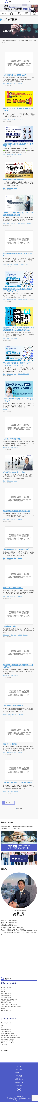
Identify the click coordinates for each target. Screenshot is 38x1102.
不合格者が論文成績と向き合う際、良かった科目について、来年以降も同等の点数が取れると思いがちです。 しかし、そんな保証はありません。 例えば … (18, 515)
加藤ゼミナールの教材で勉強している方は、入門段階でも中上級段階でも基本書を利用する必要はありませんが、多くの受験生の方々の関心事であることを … (18, 786)
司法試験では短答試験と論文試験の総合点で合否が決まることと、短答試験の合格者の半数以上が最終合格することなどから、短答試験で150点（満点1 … (18, 709)
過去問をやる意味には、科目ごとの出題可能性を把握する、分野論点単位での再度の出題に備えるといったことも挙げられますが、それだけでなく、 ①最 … (18, 748)
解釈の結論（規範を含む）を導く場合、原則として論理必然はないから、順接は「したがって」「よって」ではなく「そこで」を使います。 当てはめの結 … (18, 553)
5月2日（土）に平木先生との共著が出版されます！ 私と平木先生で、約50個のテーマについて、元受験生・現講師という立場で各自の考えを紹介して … (19, 115)
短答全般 (23, 223)
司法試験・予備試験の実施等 (21, 264)
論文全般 (20, 83)
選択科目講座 (6, 1002)
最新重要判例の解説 (7, 1040)
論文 (15, 83)
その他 (21, 119)
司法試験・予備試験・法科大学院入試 (12, 1006)
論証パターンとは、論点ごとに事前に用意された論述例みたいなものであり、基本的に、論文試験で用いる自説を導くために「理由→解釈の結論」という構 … (18, 592)
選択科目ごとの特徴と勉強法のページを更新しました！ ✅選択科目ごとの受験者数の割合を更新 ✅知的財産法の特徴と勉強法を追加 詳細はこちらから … (18, 150)
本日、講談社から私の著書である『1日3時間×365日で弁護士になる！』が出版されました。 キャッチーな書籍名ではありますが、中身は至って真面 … (18, 334)
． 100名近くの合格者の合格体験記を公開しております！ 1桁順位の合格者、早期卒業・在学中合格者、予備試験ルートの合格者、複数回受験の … (19, 183)
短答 (19, 223)
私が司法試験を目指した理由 (14, 472)
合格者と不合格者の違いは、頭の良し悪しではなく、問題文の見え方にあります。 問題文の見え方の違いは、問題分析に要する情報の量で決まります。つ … (18, 443)
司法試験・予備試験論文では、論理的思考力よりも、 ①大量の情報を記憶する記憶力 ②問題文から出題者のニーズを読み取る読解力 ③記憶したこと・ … (18, 79)
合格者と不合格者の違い (12, 439)
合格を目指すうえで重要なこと (15, 75)
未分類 (4, 714)
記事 (4, 83)
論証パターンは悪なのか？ (13, 588)
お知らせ (9, 119)
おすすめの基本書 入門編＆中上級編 (17, 782)
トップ (4, 13)
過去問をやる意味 (10, 744)
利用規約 (19, 1085)
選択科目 (20, 154)
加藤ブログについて (7, 1042)
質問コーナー (26, 13)
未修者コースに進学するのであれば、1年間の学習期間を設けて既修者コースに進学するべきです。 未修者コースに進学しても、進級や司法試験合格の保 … (18, 405)
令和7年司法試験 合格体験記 (14, 179)
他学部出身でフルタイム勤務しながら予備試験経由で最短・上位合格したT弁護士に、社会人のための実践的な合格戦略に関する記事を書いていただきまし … (18, 219)
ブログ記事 (34, 13)
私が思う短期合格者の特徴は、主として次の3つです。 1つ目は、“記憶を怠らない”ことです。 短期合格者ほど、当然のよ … (18, 630)
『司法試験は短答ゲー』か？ (14, 705)
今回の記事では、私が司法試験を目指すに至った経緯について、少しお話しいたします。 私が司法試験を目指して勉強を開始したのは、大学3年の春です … (18, 476)
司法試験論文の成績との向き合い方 (16, 511)
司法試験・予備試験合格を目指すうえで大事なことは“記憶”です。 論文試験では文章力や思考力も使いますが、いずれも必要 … (18, 671)
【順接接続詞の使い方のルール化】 (16, 549)
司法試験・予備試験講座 (29, 299)
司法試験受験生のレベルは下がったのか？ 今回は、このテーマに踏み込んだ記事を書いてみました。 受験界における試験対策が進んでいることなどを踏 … (18, 260)
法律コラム (19, 13)
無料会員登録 (19, 1082)
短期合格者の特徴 (10, 626)
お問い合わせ (11, 13)
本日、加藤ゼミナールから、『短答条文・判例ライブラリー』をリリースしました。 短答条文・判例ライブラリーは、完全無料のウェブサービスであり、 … (18, 369)
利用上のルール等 (6, 1010)
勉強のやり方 (10, 83)
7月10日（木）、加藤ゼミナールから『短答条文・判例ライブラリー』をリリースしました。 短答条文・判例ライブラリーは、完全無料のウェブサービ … (18, 295)
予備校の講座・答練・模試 (9, 1004)
